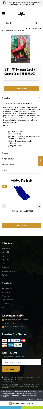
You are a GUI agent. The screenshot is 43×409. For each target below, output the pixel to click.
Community (6, 292)
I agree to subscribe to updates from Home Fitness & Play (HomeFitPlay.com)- (22, 379)
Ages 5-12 (5, 260)
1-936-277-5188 (10, 323)
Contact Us (5, 304)
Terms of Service (8, 300)
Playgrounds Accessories (16, 30)
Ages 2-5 (5, 256)
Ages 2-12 (5, 252)
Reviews (4, 170)
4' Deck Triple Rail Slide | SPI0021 (21, 211)
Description (6, 98)
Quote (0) (40, 161)
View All (4, 275)
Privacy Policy (6, 296)
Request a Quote (21, 89)
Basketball (5, 267)
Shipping (5, 153)
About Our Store (7, 288)
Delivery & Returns (8, 158)
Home (4, 30)
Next (39, 206)
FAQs (3, 307)
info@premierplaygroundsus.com (16, 320)
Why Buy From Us (8, 164)
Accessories (6, 248)
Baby (3, 263)
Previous (4, 206)
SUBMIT (11, 369)
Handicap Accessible (9, 271)
